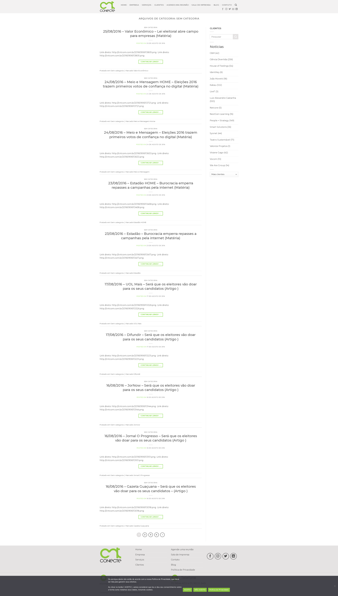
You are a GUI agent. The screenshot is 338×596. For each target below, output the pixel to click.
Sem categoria (150, 27)
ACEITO (187, 590)
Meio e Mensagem (141, 172)
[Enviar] (235, 36)
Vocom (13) (215, 159)
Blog (216, 5)
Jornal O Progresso (142, 475)
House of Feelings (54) (221, 66)
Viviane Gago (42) (219, 152)
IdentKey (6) (216, 72)
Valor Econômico (141, 71)
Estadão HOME (140, 222)
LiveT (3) (214, 91)
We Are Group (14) (219, 165)
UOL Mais (137, 324)
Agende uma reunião (178, 5)
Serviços (146, 5)
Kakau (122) (216, 85)
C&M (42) (214, 53)
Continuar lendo (151, 62)
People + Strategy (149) (222, 120)
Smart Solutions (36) (220, 127)
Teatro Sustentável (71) (222, 140)
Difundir (137, 374)
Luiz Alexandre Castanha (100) (223, 100)
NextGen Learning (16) (221, 114)
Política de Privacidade (183, 570)
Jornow (137, 425)
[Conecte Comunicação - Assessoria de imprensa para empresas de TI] (107, 6)
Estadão (137, 273)
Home (124, 5)
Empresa (134, 5)
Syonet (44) (216, 133)
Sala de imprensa (201, 5)
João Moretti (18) (218, 78)
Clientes (159, 5)
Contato (227, 5)
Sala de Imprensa (180, 554)
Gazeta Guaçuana (141, 526)
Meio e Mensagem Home (144, 121)
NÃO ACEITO (200, 590)
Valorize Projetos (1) (220, 146)
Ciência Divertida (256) (221, 59)
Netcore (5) (216, 107)
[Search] (236, 5)
